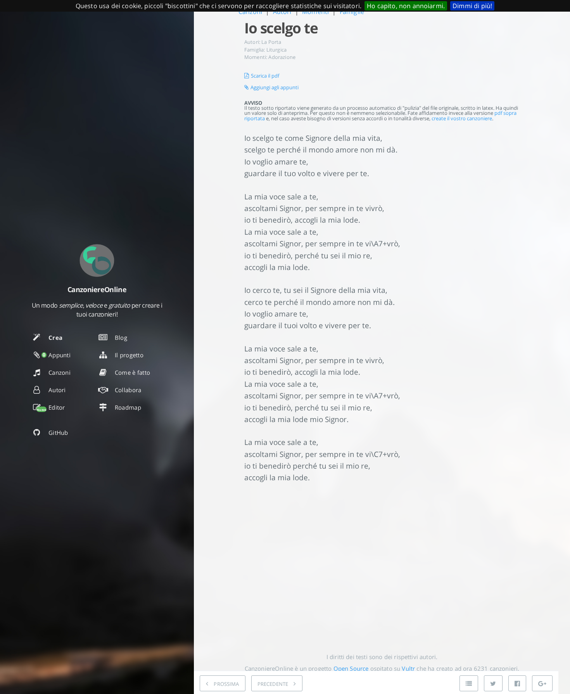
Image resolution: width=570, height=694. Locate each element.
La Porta (271, 41)
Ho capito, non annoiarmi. (406, 6)
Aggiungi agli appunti (274, 87)
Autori (282, 11)
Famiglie (352, 11)
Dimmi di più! (472, 6)
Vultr (408, 668)
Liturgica (276, 49)
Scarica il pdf (265, 75)
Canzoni (250, 11)
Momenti (315, 11)
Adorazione (281, 57)
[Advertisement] (382, 561)
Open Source (351, 668)
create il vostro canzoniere (462, 118)
